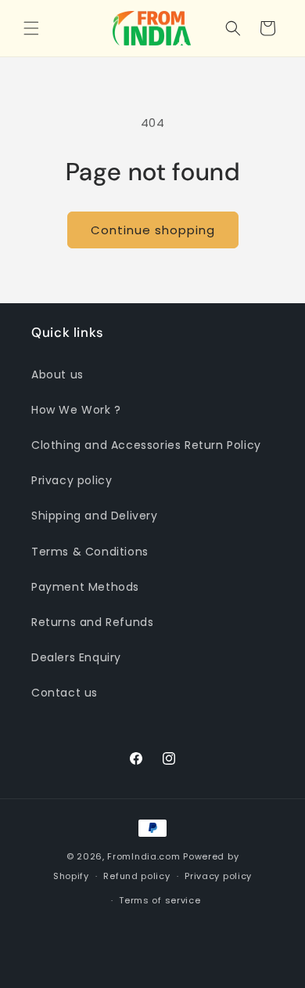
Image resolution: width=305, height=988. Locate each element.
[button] (31, 28)
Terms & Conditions (90, 551)
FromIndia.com (143, 856)
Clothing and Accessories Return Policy (146, 445)
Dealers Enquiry (76, 657)
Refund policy (136, 876)
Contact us (64, 692)
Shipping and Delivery (94, 515)
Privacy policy (71, 480)
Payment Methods (85, 587)
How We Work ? (76, 410)
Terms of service (159, 900)
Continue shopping (153, 230)
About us (57, 374)
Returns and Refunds (92, 622)
